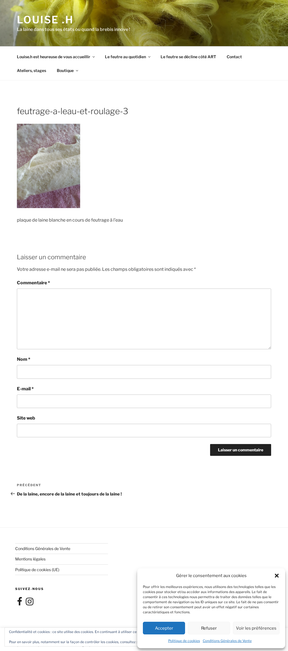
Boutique (65, 70)
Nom (23, 359)
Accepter (164, 628)
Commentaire (33, 282)
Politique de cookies (184, 641)
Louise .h (45, 19)
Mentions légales (30, 559)
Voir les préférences (256, 628)
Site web (26, 418)
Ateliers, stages (31, 70)
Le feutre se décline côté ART (188, 56)
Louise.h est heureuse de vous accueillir (53, 56)
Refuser (209, 628)
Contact (234, 56)
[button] (277, 575)
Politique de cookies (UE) (37, 569)
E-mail (25, 388)
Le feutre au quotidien (125, 56)
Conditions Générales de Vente (227, 641)
